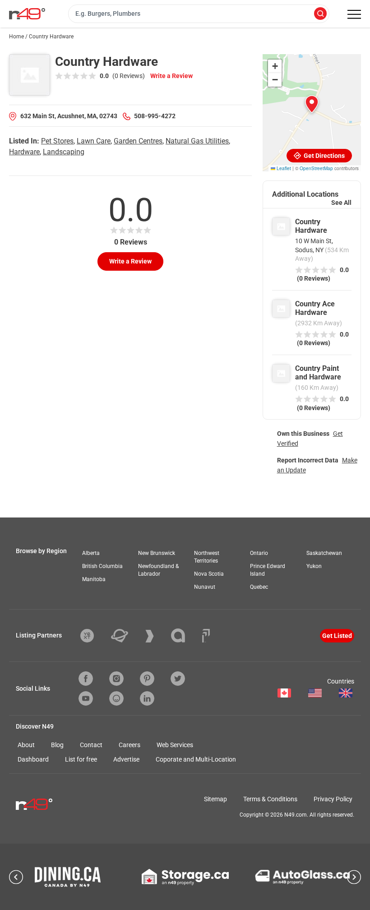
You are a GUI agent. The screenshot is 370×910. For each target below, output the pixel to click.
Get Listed (337, 635)
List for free (81, 759)
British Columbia (102, 566)
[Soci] (206, 635)
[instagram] (116, 678)
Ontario (259, 553)
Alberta (91, 553)
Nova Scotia (209, 574)
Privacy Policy (333, 799)
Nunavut (204, 587)
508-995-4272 (155, 116)
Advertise (126, 759)
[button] (312, 104)
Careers (129, 744)
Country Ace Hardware (315, 308)
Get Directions (323, 155)
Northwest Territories (206, 557)
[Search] (320, 14)
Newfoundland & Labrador (158, 570)
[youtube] (86, 698)
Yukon (314, 566)
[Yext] (94, 635)
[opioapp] (116, 698)
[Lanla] (184, 635)
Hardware (24, 152)
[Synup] (156, 636)
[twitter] (178, 678)
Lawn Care (94, 141)
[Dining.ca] (67, 877)
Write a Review (171, 75)
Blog (57, 744)
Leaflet (283, 168)
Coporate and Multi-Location (196, 759)
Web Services (175, 744)
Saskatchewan (324, 553)
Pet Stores (57, 141)
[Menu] (354, 14)
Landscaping (63, 152)
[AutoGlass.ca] (302, 877)
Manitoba (94, 579)
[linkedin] (147, 698)
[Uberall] (126, 635)
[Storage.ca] (185, 877)
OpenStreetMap (316, 168)
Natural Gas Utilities (197, 141)
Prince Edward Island (267, 570)
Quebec (259, 587)
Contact (91, 744)
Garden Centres (138, 141)
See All (341, 202)
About (26, 744)
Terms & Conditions (270, 799)
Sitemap (215, 799)
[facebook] (86, 678)
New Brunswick (156, 553)
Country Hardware (311, 226)
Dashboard (33, 759)
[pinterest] (147, 678)
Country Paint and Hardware (318, 372)
